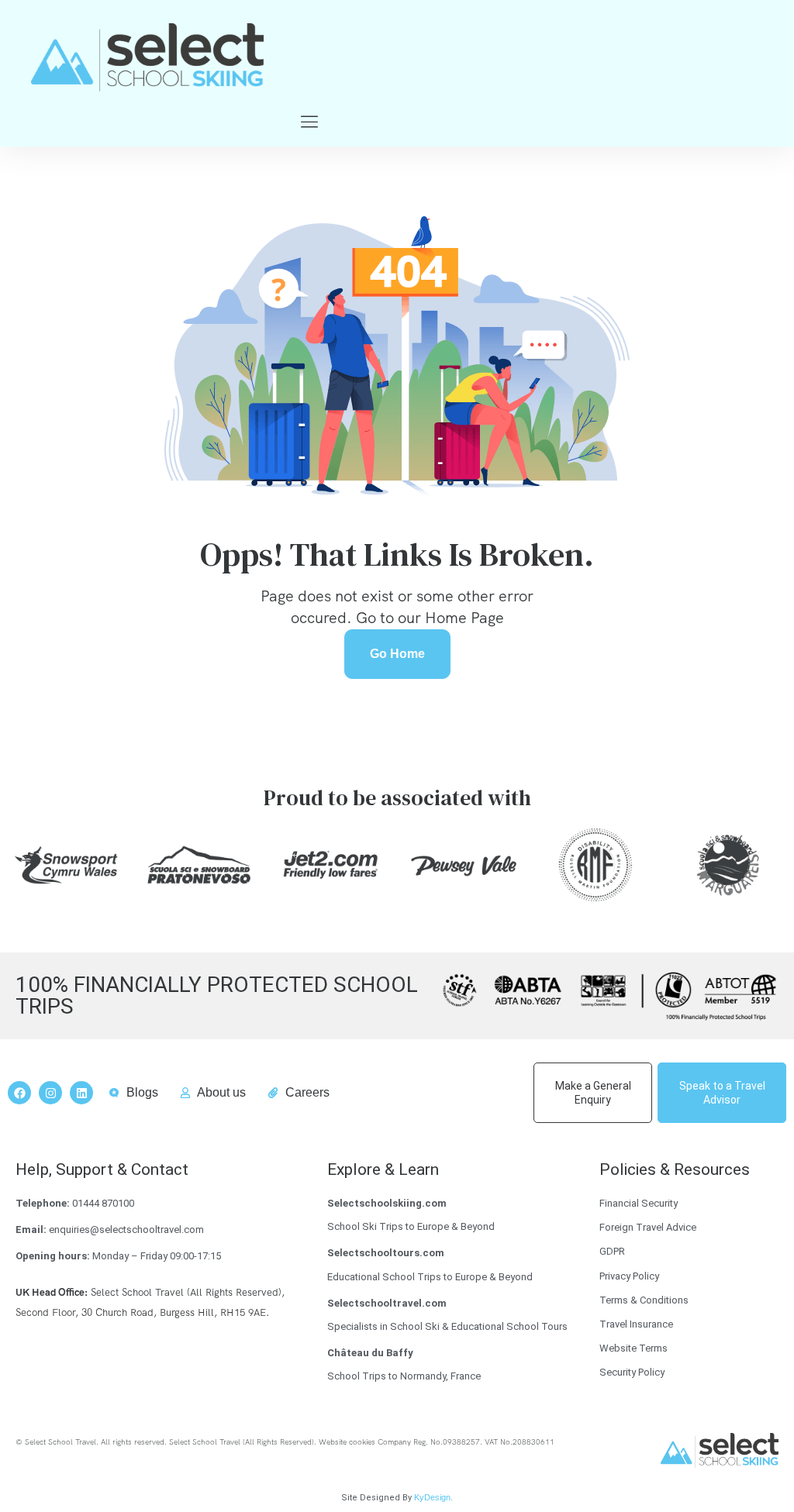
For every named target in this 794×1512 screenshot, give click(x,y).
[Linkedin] (81, 1092)
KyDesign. (433, 1497)
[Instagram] (50, 1092)
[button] (309, 123)
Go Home (397, 653)
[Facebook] (19, 1092)
